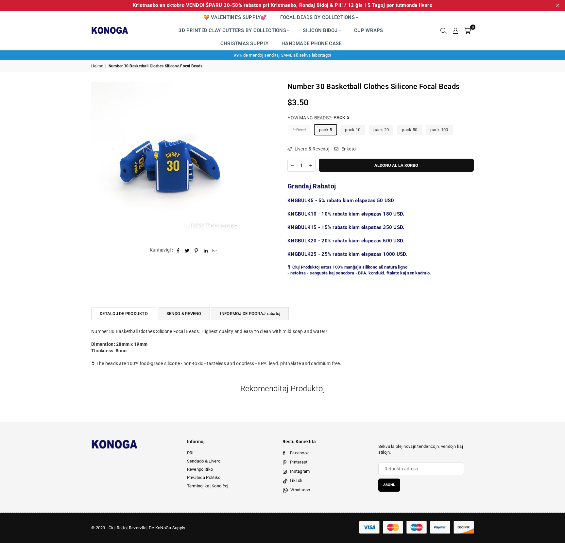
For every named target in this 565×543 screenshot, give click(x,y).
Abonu (389, 485)
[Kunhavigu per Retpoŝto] (215, 250)
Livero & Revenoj (311, 148)
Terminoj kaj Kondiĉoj (208, 485)
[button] (467, 30)
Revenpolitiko (200, 469)
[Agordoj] (455, 30)
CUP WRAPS (368, 30)
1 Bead (299, 129)
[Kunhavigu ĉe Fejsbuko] (178, 250)
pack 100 (439, 129)
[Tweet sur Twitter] (187, 250)
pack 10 (352, 129)
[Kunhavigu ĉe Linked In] (205, 250)
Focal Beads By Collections (317, 17)
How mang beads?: (318, 117)
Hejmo (97, 66)
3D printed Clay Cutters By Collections (232, 30)
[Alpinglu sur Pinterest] (196, 250)
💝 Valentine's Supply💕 (235, 17)
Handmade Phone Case (311, 43)
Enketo (348, 148)
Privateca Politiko (204, 477)
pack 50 (409, 129)
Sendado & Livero (203, 461)
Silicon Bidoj (320, 30)
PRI (190, 452)
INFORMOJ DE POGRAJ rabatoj (250, 313)
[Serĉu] (443, 30)
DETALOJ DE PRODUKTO (124, 313)
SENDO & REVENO (183, 313)
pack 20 (381, 129)
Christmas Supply (244, 43)
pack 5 (325, 129)
